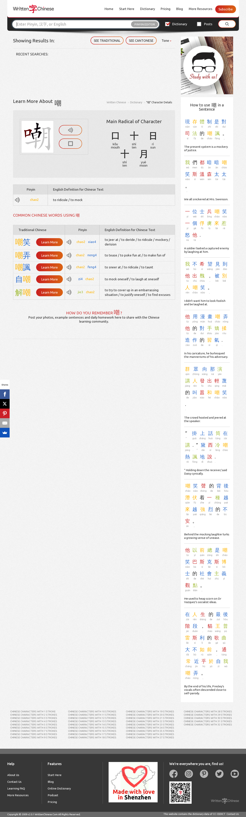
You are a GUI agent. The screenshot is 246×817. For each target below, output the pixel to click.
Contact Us (14, 781)
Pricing (165, 9)
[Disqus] (94, 387)
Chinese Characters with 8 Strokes (33, 734)
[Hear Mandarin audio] (70, 130)
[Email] (5, 423)
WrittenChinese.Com (46, 814)
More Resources (200, 9)
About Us (13, 775)
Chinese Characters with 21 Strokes (150, 718)
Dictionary (147, 9)
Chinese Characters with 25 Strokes (150, 730)
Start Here (126, 9)
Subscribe (226, 9)
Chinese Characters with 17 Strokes (92, 734)
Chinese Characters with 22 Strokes (150, 721)
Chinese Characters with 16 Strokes (92, 730)
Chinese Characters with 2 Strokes (33, 714)
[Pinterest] (5, 413)
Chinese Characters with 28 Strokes (208, 711)
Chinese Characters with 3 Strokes (33, 718)
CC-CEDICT (219, 814)
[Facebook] (5, 394)
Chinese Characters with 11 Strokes (92, 714)
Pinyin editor (144, 24)
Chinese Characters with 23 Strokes (150, 724)
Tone (166, 40)
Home (109, 9)
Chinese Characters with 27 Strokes (150, 737)
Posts (208, 24)
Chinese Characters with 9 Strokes (33, 737)
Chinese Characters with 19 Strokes (150, 711)
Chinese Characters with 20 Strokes (150, 714)
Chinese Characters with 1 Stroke (33, 711)
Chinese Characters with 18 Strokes (92, 737)
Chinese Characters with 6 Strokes (33, 727)
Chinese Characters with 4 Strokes (33, 721)
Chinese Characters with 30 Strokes (208, 718)
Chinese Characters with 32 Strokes (208, 724)
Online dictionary (59, 788)
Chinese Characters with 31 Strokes (208, 721)
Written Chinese (116, 102)
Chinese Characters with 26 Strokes (150, 734)
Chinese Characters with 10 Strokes (92, 711)
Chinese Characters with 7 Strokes (33, 730)
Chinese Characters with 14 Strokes (92, 724)
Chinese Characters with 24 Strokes (150, 727)
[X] (5, 404)
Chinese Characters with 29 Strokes (208, 714)
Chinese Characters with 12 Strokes (92, 718)
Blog (179, 9)
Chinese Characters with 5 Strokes (33, 724)
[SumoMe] (5, 432)
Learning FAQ (16, 788)
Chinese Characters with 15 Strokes (92, 727)
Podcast (53, 795)
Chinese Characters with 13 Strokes (92, 721)
